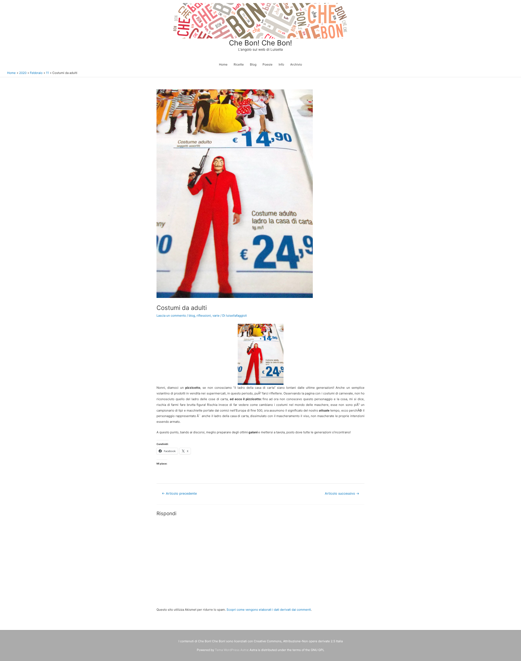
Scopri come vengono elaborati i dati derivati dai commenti (269, 610)
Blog (253, 64)
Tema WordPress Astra (231, 650)
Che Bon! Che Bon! (260, 42)
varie (216, 315)
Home (223, 64)
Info (281, 64)
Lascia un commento (171, 315)
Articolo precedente (179, 493)
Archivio (296, 64)
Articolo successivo (342, 493)
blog (192, 315)
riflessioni (204, 315)
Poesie (268, 64)
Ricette (239, 64)
